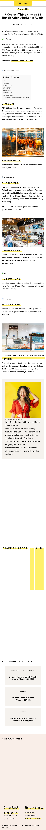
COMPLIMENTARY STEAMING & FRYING (16, 97)
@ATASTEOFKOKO (15, 739)
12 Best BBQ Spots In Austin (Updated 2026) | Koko (23, 720)
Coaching (30, 812)
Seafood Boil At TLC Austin (22, 61)
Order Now (23, 3)
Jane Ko (19, 420)
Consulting (30, 815)
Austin (23, 691)
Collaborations (33, 818)
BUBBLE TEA (7, 88)
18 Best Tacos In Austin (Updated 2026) (23, 699)
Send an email (10, 816)
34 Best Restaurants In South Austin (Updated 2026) (23, 678)
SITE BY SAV (7, 827)
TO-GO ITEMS (8, 95)
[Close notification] (42, 3)
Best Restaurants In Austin (23, 670)
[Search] (6, 15)
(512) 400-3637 (10, 818)
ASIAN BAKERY (7, 90)
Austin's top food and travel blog (20, 429)
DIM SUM (6, 83)
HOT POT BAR (7, 93)
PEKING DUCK (7, 86)
